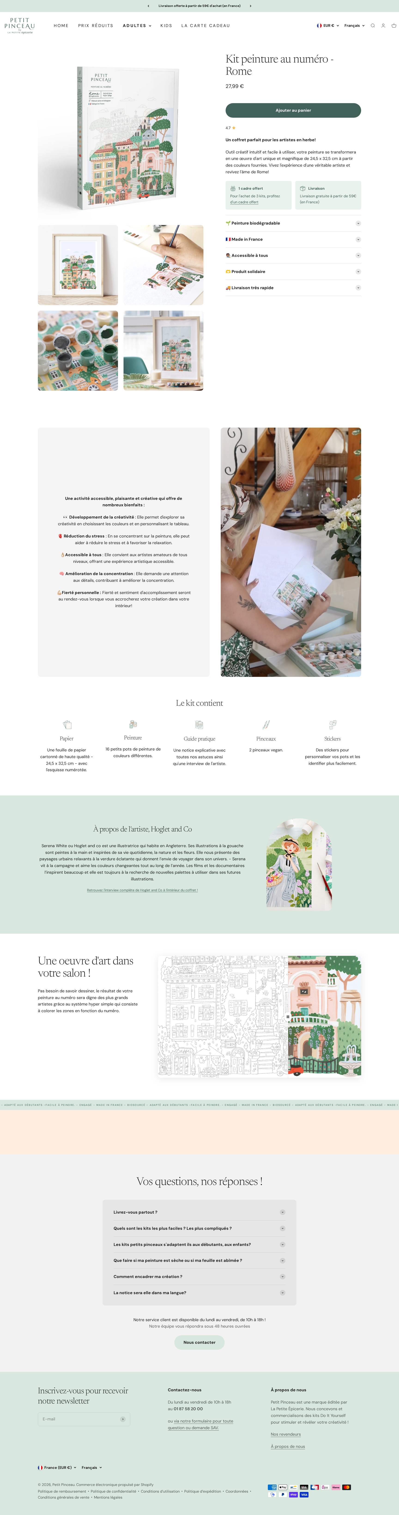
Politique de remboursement (62, 1491)
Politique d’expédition (202, 1491)
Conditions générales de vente (63, 1497)
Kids (166, 25)
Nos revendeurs (286, 1434)
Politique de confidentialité (113, 1491)
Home (61, 25)
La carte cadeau (205, 25)
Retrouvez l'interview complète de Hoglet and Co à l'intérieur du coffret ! (142, 890)
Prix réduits (96, 25)
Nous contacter (199, 1342)
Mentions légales (108, 1497)
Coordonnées (237, 1491)
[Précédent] (148, 6)
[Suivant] (250, 6)
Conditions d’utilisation (160, 1491)
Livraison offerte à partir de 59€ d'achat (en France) (200, 6)
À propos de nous (288, 1446)
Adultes (135, 25)
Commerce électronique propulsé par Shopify (115, 1484)
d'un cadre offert (244, 202)
